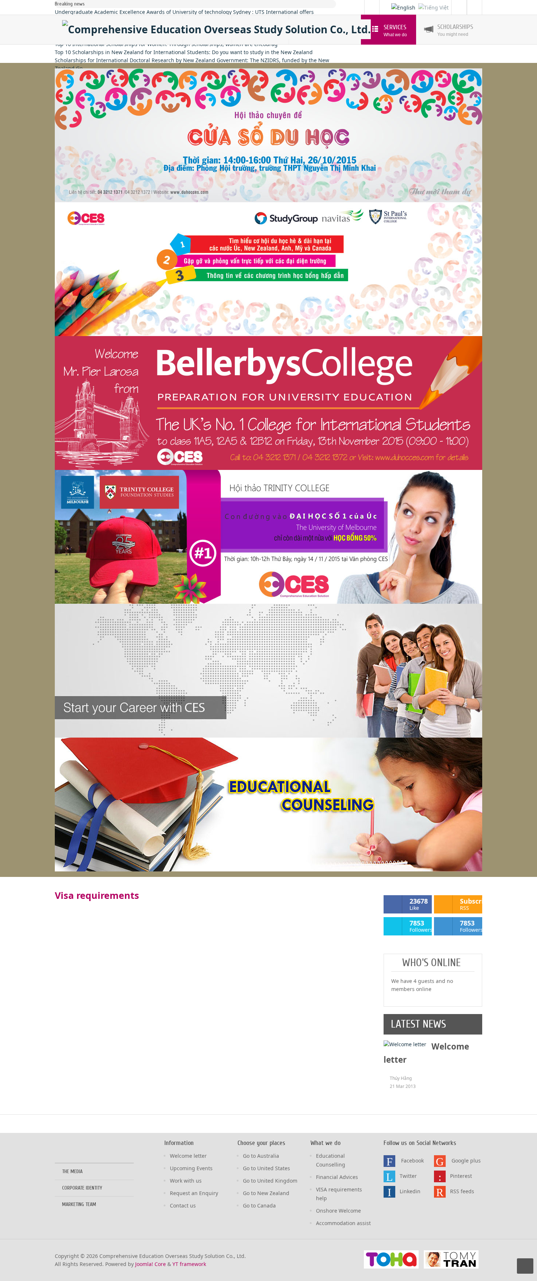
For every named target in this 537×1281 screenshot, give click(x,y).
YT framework (189, 1264)
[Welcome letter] (405, 1043)
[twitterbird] (389, 1176)
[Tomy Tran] (451, 1258)
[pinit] (440, 1176)
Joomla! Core (150, 1264)
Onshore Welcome (338, 1210)
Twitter (408, 1175)
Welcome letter (188, 1155)
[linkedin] (389, 1192)
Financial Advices (337, 1176)
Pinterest (461, 1175)
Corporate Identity (82, 1188)
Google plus (466, 1160)
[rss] (440, 1192)
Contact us (183, 1205)
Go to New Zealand (266, 1193)
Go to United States (266, 1168)
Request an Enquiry (194, 1193)
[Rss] (476, 7)
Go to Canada (259, 1205)
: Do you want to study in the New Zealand (184, 52)
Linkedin (410, 1191)
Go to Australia (261, 1155)
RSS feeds (462, 1191)
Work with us (186, 1180)
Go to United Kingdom (270, 1180)
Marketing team (79, 1204)
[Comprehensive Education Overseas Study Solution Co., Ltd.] (216, 29)
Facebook (412, 1160)
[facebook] (389, 1161)
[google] (440, 1161)
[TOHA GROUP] (391, 1258)
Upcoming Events (191, 1168)
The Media (72, 1171)
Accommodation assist (343, 1223)
